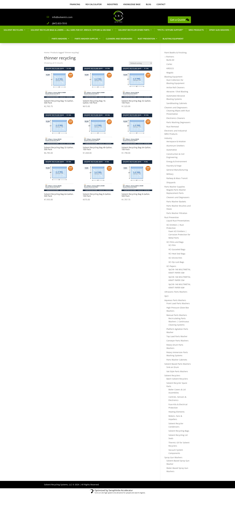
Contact (161, 4)
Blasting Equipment (173, 38)
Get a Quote (177, 20)
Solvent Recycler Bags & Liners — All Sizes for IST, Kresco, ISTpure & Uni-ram (71, 30)
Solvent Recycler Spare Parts (133, 30)
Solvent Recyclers (13, 30)
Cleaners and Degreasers (119, 38)
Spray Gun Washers (219, 30)
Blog (148, 4)
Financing (75, 4)
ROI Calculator (94, 4)
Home (46, 52)
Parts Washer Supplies (86, 38)
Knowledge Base (131, 4)
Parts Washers (59, 38)
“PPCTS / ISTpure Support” (170, 30)
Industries (112, 4)
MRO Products (196, 30)
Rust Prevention (146, 38)
